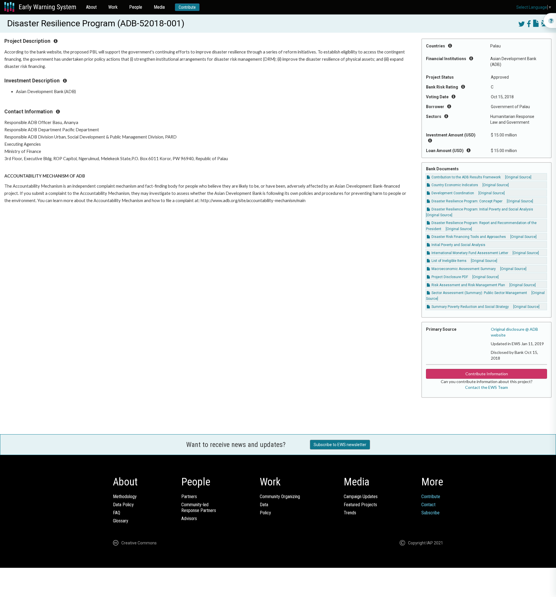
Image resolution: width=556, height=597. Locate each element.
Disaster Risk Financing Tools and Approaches (468, 237)
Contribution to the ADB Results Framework (466, 177)
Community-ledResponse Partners (198, 507)
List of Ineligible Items (449, 261)
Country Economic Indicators (454, 185)
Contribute (187, 7)
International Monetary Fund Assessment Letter (469, 253)
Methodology (125, 496)
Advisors (189, 518)
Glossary (120, 521)
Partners (189, 496)
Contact (428, 504)
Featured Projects (360, 504)
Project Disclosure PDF (449, 277)
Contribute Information (486, 373)
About (91, 7)
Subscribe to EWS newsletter (340, 444)
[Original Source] (518, 177)
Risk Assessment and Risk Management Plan (468, 285)
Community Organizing (280, 496)
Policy (265, 512)
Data (264, 504)
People (135, 7)
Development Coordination (452, 193)
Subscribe (430, 512)
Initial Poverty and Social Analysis (458, 245)
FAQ (116, 512)
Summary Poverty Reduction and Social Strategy (470, 307)
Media (159, 7)
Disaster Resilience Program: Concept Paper (466, 201)
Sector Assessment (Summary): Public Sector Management (479, 293)
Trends (350, 512)
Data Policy (123, 504)
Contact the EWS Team (486, 387)
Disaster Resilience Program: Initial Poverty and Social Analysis (482, 209)
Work (113, 7)
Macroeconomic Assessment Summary (463, 269)
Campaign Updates (361, 496)
